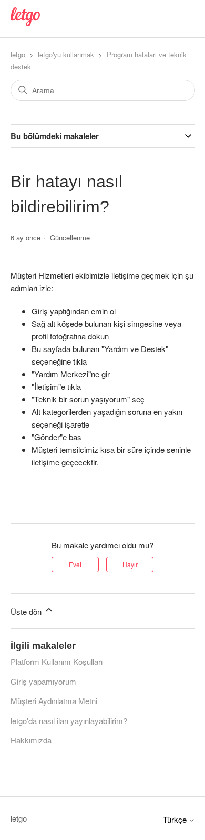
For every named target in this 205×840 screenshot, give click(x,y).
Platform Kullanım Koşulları (56, 661)
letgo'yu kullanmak (66, 54)
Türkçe (176, 819)
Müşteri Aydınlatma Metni (54, 700)
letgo (18, 54)
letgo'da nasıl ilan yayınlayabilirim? (69, 720)
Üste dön (27, 611)
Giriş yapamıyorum (43, 681)
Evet (75, 564)
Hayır (130, 564)
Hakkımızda (31, 740)
